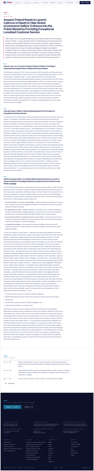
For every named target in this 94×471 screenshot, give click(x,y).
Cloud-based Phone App (9, 444)
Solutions (27, 2)
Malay (49, 457)
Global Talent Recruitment (32, 453)
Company (60, 2)
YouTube (61, 467)
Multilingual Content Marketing (33, 457)
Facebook (56, 467)
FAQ (72, 448)
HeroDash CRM (7, 442)
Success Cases (74, 446)
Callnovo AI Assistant (8, 446)
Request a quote (12, 407)
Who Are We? (74, 442)
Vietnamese (51, 461)
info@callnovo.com (86, 467)
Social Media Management (32, 459)
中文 (77, 2)
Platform (17, 2)
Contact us (28, 407)
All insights (9, 383)
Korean (50, 450)
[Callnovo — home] (8, 2)
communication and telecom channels (15, 242)
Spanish (50, 444)
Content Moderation (30, 455)
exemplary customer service (19, 121)
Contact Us (73, 450)
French (50, 446)
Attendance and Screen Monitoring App (13, 448)
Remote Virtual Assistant (9, 450)
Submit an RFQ (74, 453)
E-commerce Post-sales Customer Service (36, 442)
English (50, 442)
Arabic (49, 455)
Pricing (45, 2)
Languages (36, 2)
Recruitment (70, 2)
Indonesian (51, 453)
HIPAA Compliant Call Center (32, 446)
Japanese (50, 448)
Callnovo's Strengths (75, 444)
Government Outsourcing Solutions (34, 444)
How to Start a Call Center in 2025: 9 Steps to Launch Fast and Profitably (40, 378)
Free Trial (85, 2)
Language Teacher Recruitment (33, 448)
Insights (53, 2)
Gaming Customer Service (32, 450)
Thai (49, 459)
